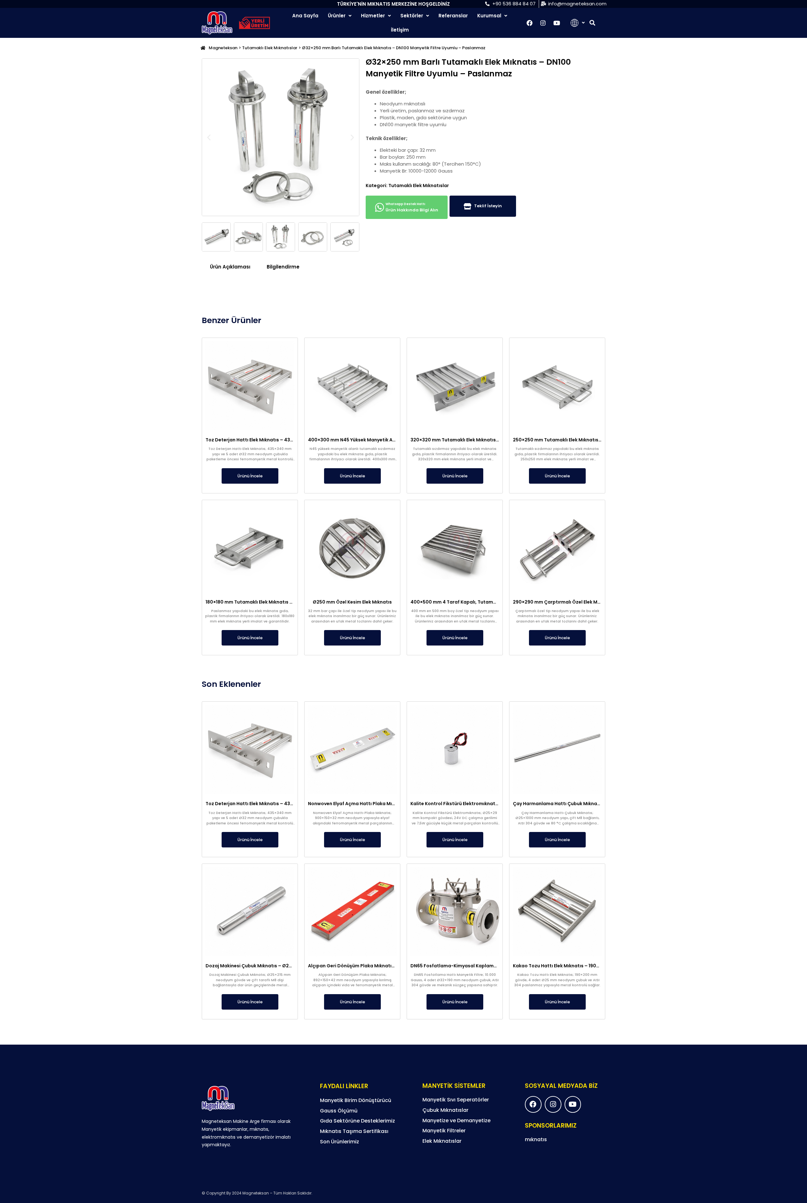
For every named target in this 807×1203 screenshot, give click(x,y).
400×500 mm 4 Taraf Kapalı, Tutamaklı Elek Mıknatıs (471, 602)
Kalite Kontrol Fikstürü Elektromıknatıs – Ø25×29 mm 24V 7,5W (482, 803)
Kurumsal (489, 15)
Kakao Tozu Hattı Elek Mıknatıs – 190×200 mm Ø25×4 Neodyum (585, 966)
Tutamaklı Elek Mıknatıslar (269, 48)
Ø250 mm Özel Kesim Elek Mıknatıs (352, 602)
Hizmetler (373, 15)
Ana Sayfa (305, 15)
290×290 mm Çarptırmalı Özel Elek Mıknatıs (563, 602)
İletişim (400, 30)
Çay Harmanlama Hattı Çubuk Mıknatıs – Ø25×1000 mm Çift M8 (586, 803)
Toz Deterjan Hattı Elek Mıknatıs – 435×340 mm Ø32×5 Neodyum (280, 440)
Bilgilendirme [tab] (283, 266)
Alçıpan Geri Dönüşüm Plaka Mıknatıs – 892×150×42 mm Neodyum (384, 966)
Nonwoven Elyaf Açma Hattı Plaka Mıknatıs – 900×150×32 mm (378, 803)
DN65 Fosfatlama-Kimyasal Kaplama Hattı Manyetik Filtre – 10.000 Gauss (495, 966)
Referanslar (453, 15)
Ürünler (336, 15)
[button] (592, 23)
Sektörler (411, 15)
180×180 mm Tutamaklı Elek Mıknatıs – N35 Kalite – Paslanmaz (277, 602)
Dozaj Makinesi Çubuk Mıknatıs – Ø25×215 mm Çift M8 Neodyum (279, 966)
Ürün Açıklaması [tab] (230, 266)
